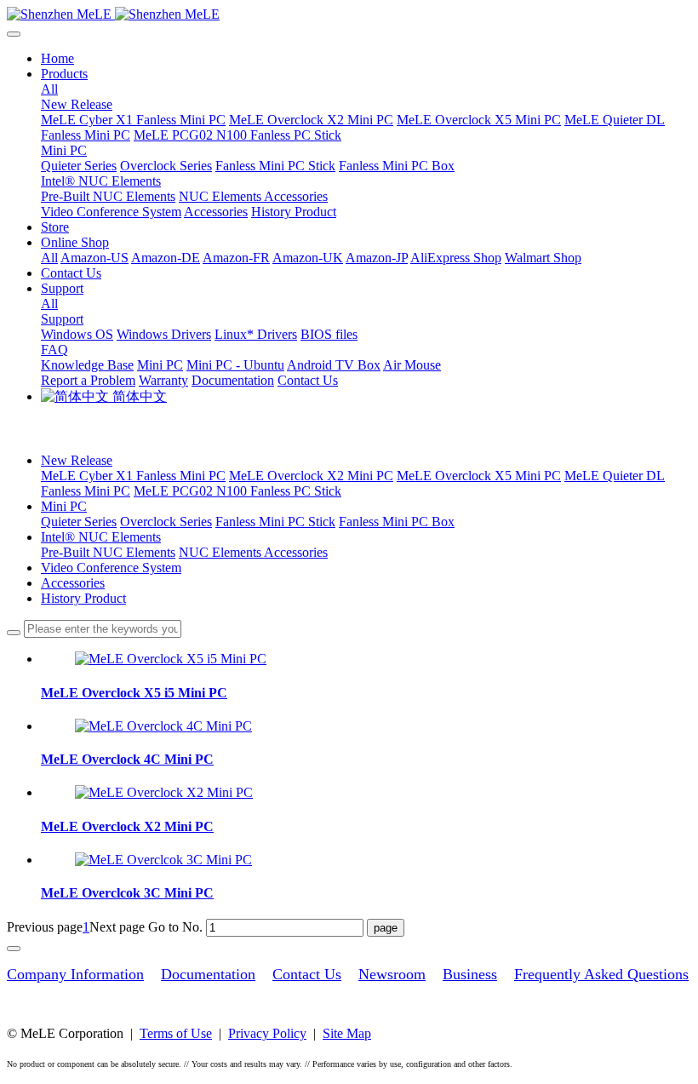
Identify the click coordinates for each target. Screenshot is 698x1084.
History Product (83, 598)
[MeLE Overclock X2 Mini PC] (164, 792)
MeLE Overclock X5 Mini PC (479, 475)
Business (470, 974)
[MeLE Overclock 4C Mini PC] (163, 726)
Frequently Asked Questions (601, 974)
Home (57, 58)
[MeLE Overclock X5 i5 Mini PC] (170, 658)
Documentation (208, 974)
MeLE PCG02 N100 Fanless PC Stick (237, 491)
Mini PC (64, 506)
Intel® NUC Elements (101, 537)
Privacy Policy (267, 1033)
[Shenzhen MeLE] (349, 14)
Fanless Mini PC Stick (275, 521)
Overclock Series (166, 521)
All (49, 89)
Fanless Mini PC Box (397, 521)
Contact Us (306, 974)
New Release (76, 460)
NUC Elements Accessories (253, 552)
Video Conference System (111, 567)
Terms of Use (176, 1033)
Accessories (73, 583)
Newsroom (392, 974)
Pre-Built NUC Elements (108, 552)
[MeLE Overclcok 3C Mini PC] (163, 859)
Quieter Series (79, 521)
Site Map (347, 1033)
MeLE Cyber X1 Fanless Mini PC (133, 475)
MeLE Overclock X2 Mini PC (311, 475)
